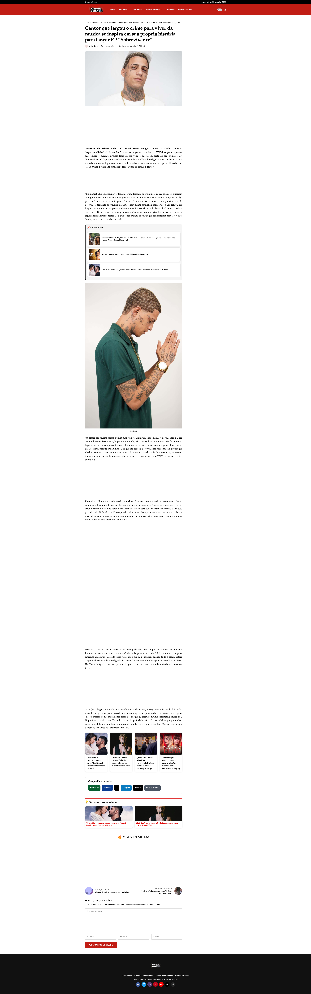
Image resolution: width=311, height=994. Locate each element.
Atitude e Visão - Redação (101, 46)
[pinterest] (155, 984)
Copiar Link (152, 788)
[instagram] (149, 984)
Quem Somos (127, 975)
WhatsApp (94, 788)
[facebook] (138, 984)
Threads (138, 788)
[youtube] (161, 984)
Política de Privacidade (164, 975)
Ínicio (87, 22)
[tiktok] (167, 984)
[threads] (173, 984)
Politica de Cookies (182, 975)
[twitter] (144, 984)
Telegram (126, 788)
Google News (148, 975)
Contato (137, 975)
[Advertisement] (133, 129)
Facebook (107, 788)
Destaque (96, 22)
